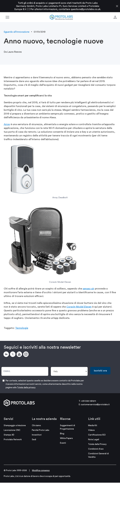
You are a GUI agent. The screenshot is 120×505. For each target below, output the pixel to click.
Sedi (34, 439)
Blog (62, 434)
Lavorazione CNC (12, 430)
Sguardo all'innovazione (16, 32)
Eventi (63, 443)
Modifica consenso (41, 470)
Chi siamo (36, 425)
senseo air (88, 288)
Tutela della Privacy (97, 444)
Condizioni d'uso (96, 449)
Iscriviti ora (100, 370)
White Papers (66, 438)
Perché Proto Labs (40, 430)
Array (7, 124)
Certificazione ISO (97, 435)
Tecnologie (21, 328)
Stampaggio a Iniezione (15, 425)
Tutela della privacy (26, 387)
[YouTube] (20, 355)
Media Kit (92, 425)
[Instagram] (26, 355)
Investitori (37, 435)
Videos (91, 430)
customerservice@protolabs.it (95, 404)
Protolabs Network (13, 439)
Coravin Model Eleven (79, 307)
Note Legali (93, 439)
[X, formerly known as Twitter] (13, 355)
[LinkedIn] (7, 355)
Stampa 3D (9, 435)
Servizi (8, 418)
